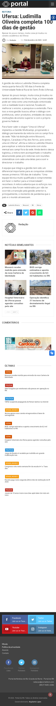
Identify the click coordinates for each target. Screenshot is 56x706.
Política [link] (9, 399)
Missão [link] (5, 644)
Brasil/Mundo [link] (12, 410)
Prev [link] (8, 312)
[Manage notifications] (50, 694)
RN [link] (33, 205)
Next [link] (15, 312)
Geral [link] (8, 372)
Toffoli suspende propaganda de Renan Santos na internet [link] (26, 402)
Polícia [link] (9, 385)
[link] (9, 40)
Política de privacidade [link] (11, 647)
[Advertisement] (28, 525)
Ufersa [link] (39, 205)
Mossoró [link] (26, 205)
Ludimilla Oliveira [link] (14, 205)
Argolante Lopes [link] (35, 702)
